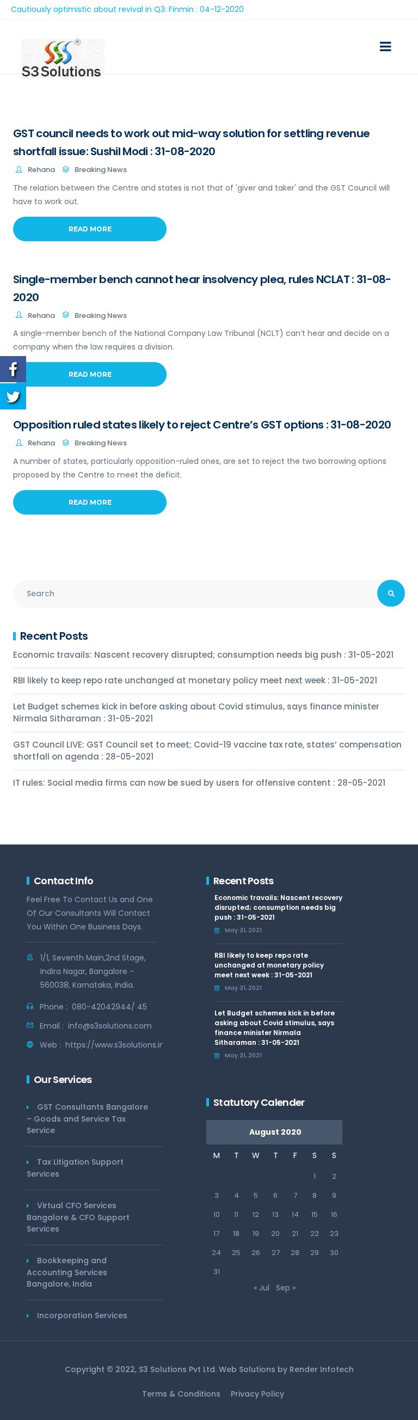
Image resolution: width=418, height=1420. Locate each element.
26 (255, 1252)
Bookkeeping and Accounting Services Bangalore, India (67, 1272)
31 (216, 1271)
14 (295, 1214)
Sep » (286, 1287)
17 (216, 1233)
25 (236, 1252)
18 (236, 1233)
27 (276, 1252)
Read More (90, 229)
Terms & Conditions (181, 1393)
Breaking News (101, 169)
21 (295, 1233)
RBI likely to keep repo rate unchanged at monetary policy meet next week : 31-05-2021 (195, 680)
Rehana (41, 169)
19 (256, 1233)
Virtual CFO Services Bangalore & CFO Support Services (78, 1217)
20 (275, 1233)
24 (216, 1252)
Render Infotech (322, 1369)
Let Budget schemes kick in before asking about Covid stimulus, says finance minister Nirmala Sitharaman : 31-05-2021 (196, 713)
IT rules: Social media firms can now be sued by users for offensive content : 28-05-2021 (199, 782)
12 (256, 1214)
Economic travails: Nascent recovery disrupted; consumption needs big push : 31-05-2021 (203, 654)
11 (236, 1214)
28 (295, 1252)
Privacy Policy (257, 1393)
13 (275, 1214)
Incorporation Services (82, 1315)
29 (314, 1252)
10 (216, 1214)
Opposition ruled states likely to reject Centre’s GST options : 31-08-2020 (202, 424)
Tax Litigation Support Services (75, 1167)
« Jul (261, 1287)
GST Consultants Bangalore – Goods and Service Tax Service (87, 1118)
